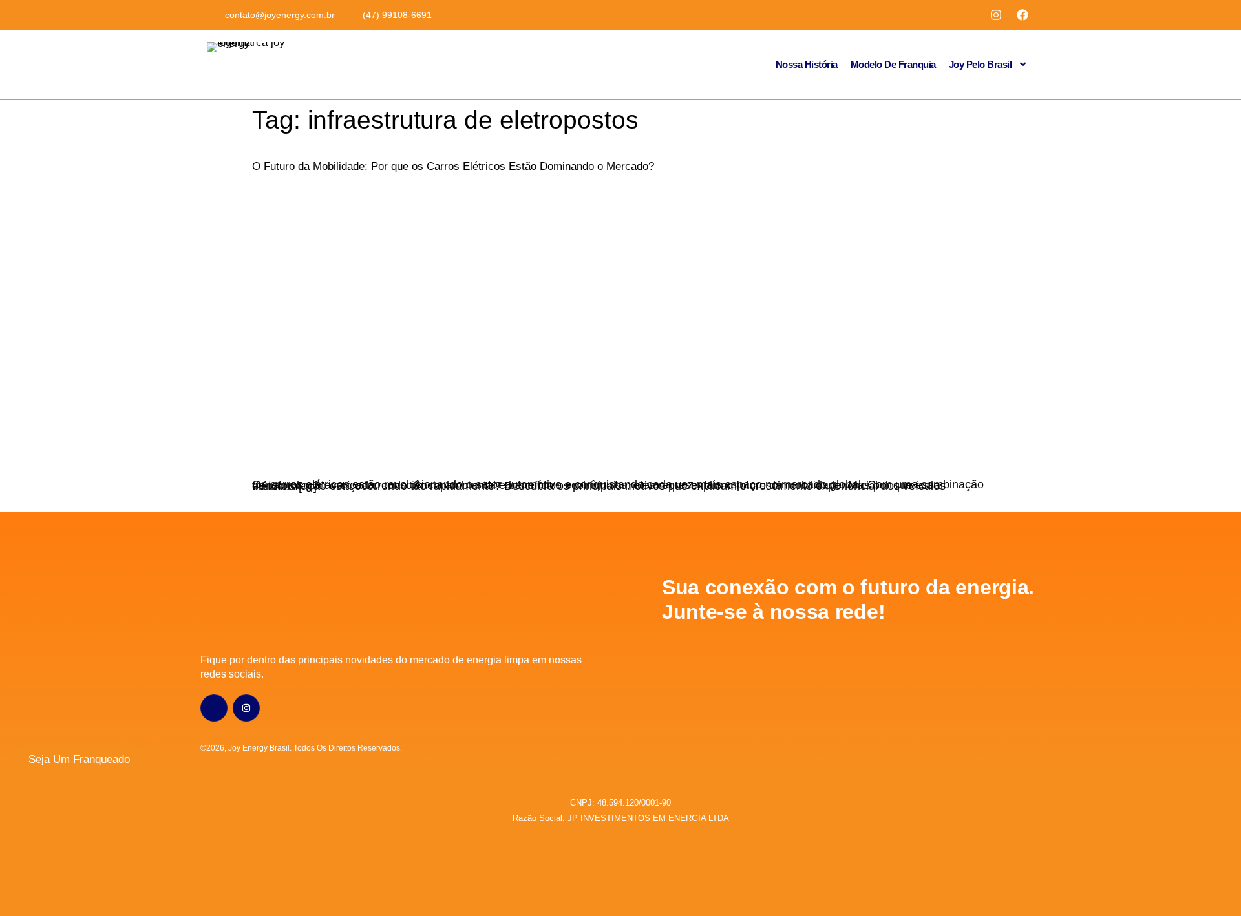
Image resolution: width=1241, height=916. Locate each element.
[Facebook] (1022, 14)
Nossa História (807, 64)
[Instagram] (996, 14)
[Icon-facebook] (214, 708)
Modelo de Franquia (893, 64)
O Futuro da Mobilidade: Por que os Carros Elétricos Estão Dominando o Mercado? (453, 166)
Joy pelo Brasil (980, 64)
